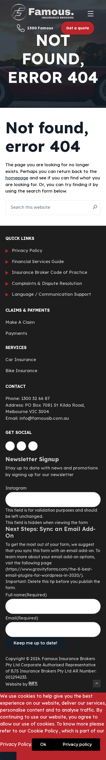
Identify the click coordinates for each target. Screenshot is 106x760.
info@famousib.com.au (44, 418)
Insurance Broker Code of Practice (49, 272)
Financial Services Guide (38, 261)
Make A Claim (20, 322)
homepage (16, 177)
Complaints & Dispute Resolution (47, 283)
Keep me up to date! (35, 643)
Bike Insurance (21, 370)
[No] (8, 756)
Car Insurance (20, 359)
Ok (43, 744)
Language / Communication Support (51, 294)
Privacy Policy (27, 250)
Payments (16, 333)
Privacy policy (77, 744)
